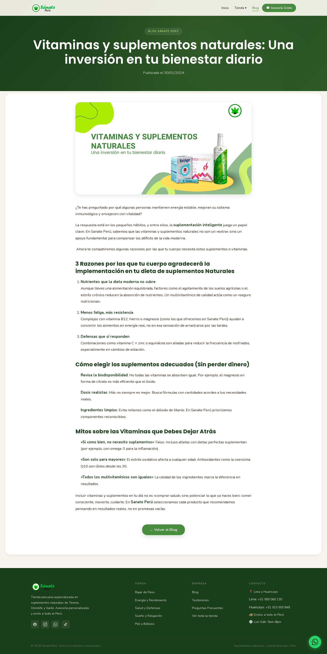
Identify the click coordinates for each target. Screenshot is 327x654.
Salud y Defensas (147, 608)
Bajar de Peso (145, 592)
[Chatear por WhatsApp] (315, 642)
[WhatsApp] (55, 624)
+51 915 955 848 (278, 607)
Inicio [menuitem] (225, 8)
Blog (195, 592)
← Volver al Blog (163, 529)
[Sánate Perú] (43, 8)
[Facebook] (35, 624)
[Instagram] (45, 624)
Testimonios (200, 600)
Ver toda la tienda (205, 616)
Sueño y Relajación (148, 616)
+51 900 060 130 (270, 599)
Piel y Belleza (144, 624)
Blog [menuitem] (255, 8)
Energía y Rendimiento (151, 600)
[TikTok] (66, 624)
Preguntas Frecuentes (207, 608)
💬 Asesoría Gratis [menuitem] (279, 8)
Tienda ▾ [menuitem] (240, 8)
